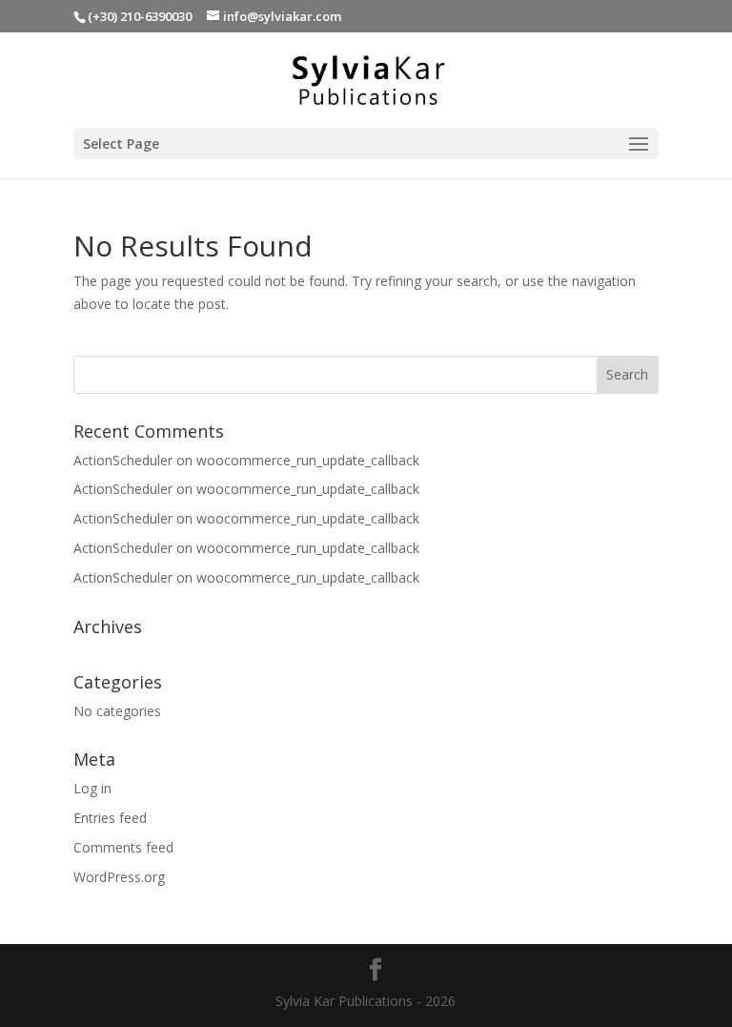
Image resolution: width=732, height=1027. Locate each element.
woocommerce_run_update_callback (307, 460)
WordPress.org (119, 877)
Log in (92, 788)
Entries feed (110, 818)
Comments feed (123, 847)
